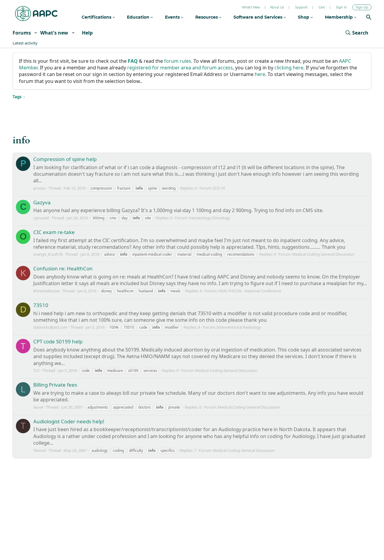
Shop (304, 17)
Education (139, 17)
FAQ (133, 61)
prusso (39, 188)
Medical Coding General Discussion (323, 254)
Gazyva (42, 202)
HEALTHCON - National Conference (249, 291)
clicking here (288, 67)
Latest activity (25, 43)
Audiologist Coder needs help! (68, 421)
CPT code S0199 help (57, 341)
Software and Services (258, 17)
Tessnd (39, 450)
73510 (40, 305)
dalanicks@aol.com (50, 327)
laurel (38, 407)
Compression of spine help (65, 159)
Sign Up (362, 7)
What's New (251, 7)
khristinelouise (46, 291)
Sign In (341, 7)
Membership (339, 17)
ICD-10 (219, 188)
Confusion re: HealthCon (63, 268)
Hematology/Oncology (209, 218)
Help (87, 32)
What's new (54, 32)
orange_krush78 (47, 254)
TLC (36, 370)
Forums (22, 32)
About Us (277, 7)
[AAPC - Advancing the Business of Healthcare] (36, 13)
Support (301, 7)
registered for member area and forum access (180, 67)
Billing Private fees (55, 384)
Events (173, 17)
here (260, 74)
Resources (207, 17)
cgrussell (41, 218)
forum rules (177, 61)
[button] (36, 32)
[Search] (368, 17)
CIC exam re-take (54, 232)
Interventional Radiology (239, 327)
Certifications (97, 17)
